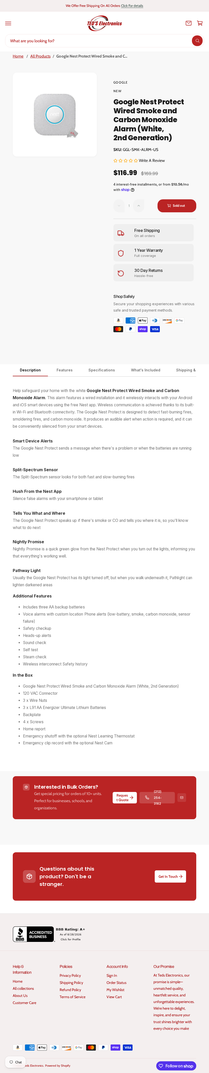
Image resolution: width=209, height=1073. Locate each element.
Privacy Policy (70, 975)
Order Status (116, 982)
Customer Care (24, 1002)
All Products (40, 56)
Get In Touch (168, 876)
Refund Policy (70, 989)
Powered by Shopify (57, 1065)
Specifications (101, 370)
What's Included (145, 370)
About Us (20, 995)
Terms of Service (72, 997)
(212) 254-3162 (158, 797)
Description (30, 370)
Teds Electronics (33, 1065)
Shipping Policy (71, 982)
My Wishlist (115, 989)
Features (65, 370)
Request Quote (122, 797)
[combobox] (104, 40)
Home (18, 56)
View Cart (114, 997)
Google (120, 82)
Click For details (132, 6)
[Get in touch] (188, 23)
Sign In (112, 975)
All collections (23, 988)
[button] (8, 23)
